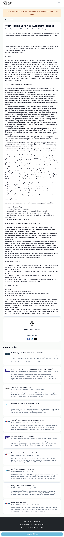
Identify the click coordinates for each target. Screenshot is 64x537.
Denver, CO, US (34, 389)
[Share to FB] (28, 339)
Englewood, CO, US (22, 471)
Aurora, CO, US (21, 406)
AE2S (12, 422)
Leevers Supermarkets (11, 29)
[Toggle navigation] (59, 3)
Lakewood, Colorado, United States (41, 371)
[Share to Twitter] (35, 339)
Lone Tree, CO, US (28, 422)
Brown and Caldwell (17, 371)
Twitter (35, 524)
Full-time (22, 29)
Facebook (41, 524)
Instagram (28, 524)
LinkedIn (22, 524)
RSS (25, 522)
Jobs (29, 522)
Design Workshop (16, 389)
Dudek (13, 488)
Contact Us (36, 522)
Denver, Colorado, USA (33, 29)
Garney (13, 406)
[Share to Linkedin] (32, 339)
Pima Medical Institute (17, 355)
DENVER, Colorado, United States (43, 355)
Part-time (29, 355)
